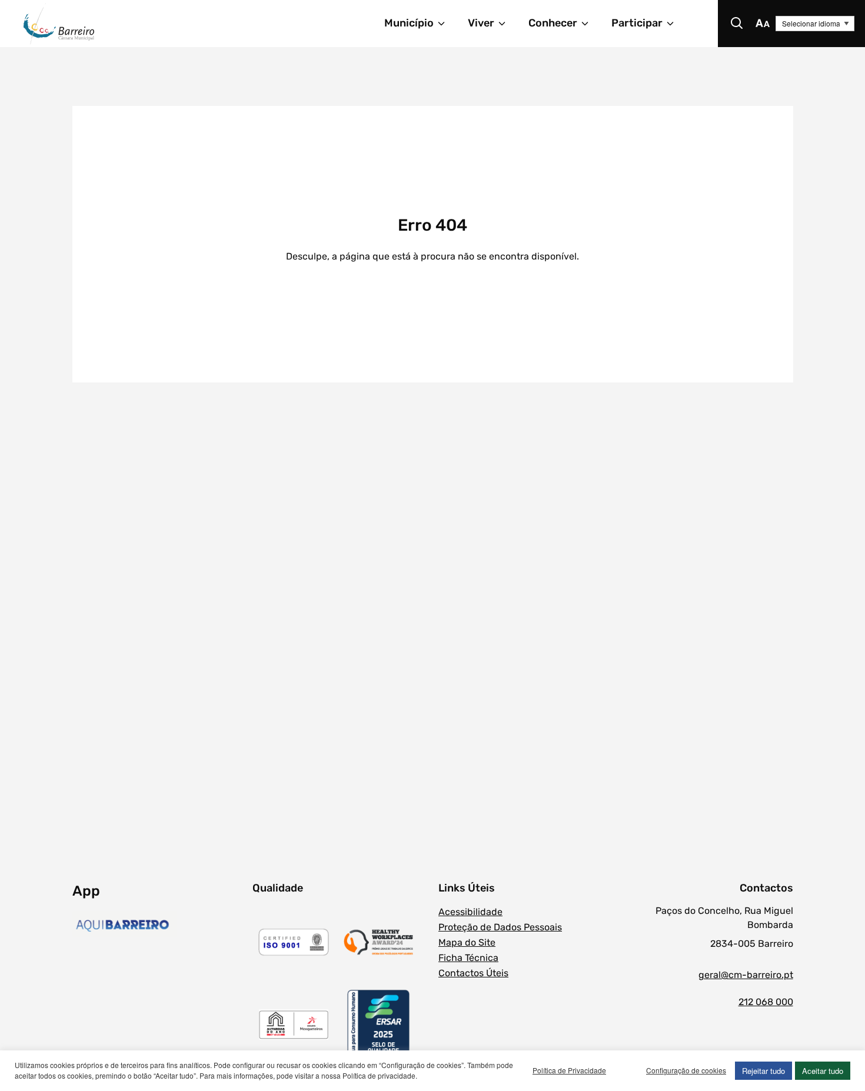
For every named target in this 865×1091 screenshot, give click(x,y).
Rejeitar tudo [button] (763, 1070)
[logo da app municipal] (159, 925)
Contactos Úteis (473, 973)
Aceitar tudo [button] (822, 1070)
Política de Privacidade (569, 1070)
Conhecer (552, 22)
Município (409, 22)
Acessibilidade (470, 911)
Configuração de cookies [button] (686, 1070)
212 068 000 (765, 1001)
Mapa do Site (466, 942)
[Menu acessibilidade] (763, 23)
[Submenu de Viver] (507, 23)
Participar (637, 22)
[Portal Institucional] (126, 23)
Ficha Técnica (468, 957)
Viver (481, 22)
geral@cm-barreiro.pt (745, 974)
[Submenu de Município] (447, 23)
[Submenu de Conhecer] (590, 23)
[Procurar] (737, 23)
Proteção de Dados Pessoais (500, 927)
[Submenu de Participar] (675, 23)
